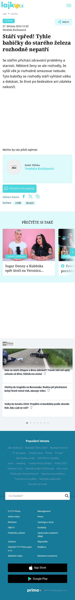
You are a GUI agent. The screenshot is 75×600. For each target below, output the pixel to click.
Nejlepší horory (59, 447)
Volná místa (14, 516)
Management (44, 511)
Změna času (36, 453)
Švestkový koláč (37, 484)
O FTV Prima (14, 511)
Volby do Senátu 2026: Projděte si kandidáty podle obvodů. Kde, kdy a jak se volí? (37, 406)
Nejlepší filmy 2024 (36, 447)
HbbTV (11, 527)
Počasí (59, 453)
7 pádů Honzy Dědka (40, 463)
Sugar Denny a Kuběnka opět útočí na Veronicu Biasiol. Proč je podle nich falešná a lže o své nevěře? (26, 268)
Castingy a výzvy (46, 522)
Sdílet (62, 23)
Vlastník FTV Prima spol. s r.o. (20, 549)
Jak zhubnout (15, 447)
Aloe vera (62, 468)
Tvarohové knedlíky (25, 479)
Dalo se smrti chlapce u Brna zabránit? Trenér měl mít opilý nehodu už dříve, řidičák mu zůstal (37, 372)
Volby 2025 (60, 463)
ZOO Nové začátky (48, 458)
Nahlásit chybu (15, 556)
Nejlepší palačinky (50, 479)
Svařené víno (15, 468)
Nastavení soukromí (47, 556)
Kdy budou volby (25, 458)
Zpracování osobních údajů (48, 535)
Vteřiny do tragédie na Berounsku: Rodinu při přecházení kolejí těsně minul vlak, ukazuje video (36, 389)
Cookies (12, 541)
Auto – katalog (16, 463)
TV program (19, 453)
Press (40, 516)
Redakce (42, 547)
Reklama (12, 522)
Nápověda (42, 541)
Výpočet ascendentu (53, 473)
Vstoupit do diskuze (22, 188)
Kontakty (42, 527)
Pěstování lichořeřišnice (24, 473)
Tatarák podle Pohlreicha (39, 468)
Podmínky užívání (16, 533)
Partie (49, 453)
